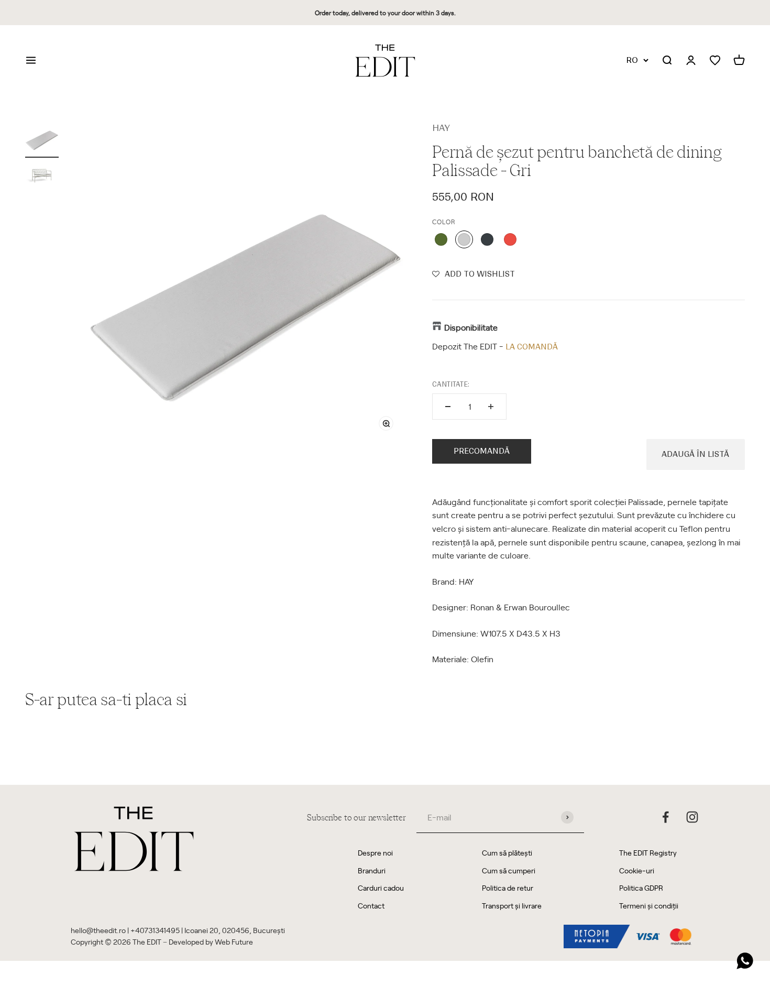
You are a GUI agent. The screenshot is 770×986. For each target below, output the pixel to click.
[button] (473, 274)
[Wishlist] (715, 60)
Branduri (372, 870)
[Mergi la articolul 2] (42, 176)
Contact (371, 906)
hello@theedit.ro (98, 930)
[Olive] (441, 239)
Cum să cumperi (508, 870)
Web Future (234, 942)
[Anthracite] (487, 239)
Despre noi (375, 853)
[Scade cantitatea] (448, 406)
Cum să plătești (507, 853)
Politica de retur (507, 888)
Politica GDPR (641, 888)
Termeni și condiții (648, 906)
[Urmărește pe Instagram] (692, 817)
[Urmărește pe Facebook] (665, 817)
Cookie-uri (636, 870)
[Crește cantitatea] (491, 406)
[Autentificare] (691, 61)
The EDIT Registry (648, 853)
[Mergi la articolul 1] (42, 139)
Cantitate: (450, 384)
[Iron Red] (510, 239)
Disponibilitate (471, 327)
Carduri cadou (381, 888)
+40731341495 (155, 930)
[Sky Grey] (464, 239)
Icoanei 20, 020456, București (234, 930)
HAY (441, 128)
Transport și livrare (512, 906)
